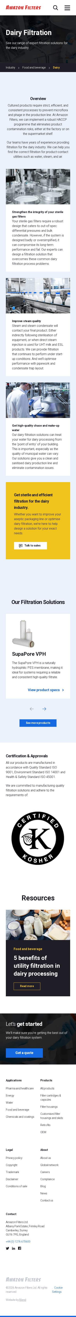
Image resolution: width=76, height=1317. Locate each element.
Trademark (12, 1172)
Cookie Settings (57, 1290)
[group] (38, 656)
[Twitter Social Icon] (7, 1248)
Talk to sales (32, 546)
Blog (43, 1186)
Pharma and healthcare (20, 1088)
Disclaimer (12, 1179)
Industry (10, 68)
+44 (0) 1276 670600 (18, 1242)
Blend (22, 1300)
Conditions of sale (16, 1186)
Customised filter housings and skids (51, 1116)
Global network (49, 1165)
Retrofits (45, 1125)
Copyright (11, 1165)
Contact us (46, 1200)
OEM (43, 1132)
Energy (10, 1096)
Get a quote (24, 1053)
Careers (45, 1172)
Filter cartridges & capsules (50, 1098)
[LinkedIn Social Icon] (13, 1248)
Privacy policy (14, 1158)
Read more (27, 986)
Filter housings (48, 1107)
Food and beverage (34, 68)
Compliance (47, 1179)
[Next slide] (44, 709)
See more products (38, 723)
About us (45, 1158)
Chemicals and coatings (20, 1117)
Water (9, 1103)
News (43, 1193)
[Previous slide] (31, 709)
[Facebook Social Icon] (19, 1248)
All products (47, 1088)
